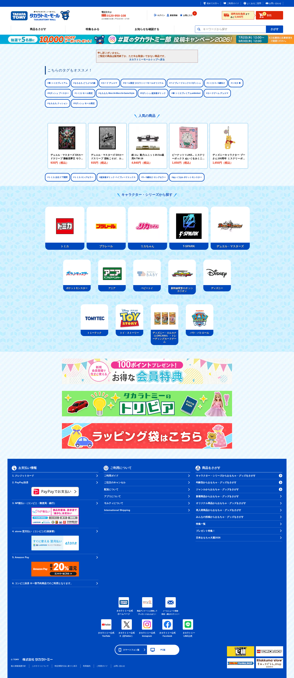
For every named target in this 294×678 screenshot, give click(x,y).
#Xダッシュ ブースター (58, 93)
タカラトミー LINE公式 (188, 634)
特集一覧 (201, 523)
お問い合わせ (275, 3)
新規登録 (173, 15)
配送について (111, 489)
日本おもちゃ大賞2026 (208, 537)
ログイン (161, 15)
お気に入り (188, 15)
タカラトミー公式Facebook (167, 634)
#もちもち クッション (57, 103)
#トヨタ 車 (236, 83)
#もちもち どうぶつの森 (84, 83)
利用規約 (87, 666)
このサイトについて (40, 666)
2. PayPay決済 (20, 482)
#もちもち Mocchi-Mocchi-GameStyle (116, 93)
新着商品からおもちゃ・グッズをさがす (217, 496)
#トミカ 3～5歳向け (216, 83)
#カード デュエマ (109, 83)
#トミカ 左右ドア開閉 (57, 177)
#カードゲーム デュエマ (217, 93)
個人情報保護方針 (18, 666)
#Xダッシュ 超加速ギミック (153, 93)
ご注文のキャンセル (115, 482)
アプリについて (112, 496)
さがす (275, 29)
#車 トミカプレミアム (57, 83)
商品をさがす (38, 29)
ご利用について (121, 467)
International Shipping (117, 510)
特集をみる (92, 29)
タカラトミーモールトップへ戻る (147, 59)
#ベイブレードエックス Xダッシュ (185, 83)
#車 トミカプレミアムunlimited (186, 93)
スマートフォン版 (131, 650)
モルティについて (113, 503)
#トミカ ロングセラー (83, 177)
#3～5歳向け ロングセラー (153, 177)
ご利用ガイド (233, 3)
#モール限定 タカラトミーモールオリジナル (143, 83)
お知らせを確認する (147, 29)
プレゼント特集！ (205, 530)
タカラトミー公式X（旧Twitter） (126, 634)
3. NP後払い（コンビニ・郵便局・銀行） (34, 503)
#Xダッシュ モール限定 (84, 103)
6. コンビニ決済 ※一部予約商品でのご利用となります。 (42, 583)
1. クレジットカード (23, 475)
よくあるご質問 (254, 3)
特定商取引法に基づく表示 (66, 666)
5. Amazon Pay (20, 557)
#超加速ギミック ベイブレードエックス (117, 177)
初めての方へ (213, 3)
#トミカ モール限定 (84, 93)
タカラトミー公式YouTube (106, 634)
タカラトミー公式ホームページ (124, 612)
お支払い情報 (27, 467)
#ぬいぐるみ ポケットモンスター (187, 177)
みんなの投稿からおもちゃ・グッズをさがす (220, 517)
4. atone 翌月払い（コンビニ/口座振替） (34, 531)
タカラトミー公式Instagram (147, 634)
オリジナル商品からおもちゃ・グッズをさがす (221, 503)
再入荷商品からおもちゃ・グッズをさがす (218, 510)
